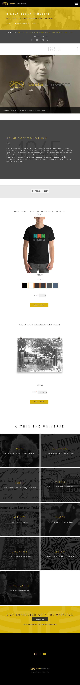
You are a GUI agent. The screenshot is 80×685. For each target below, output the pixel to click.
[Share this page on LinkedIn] (48, 40)
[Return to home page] (40, 669)
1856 (54, 48)
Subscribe (40, 619)
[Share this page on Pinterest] (42, 40)
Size (35, 295)
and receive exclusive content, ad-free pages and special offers (40, 32)
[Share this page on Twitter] (37, 40)
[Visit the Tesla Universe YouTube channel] (44, 655)
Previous (36, 191)
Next (46, 191)
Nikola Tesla (21, 23)
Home (9, 23)
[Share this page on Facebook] (32, 40)
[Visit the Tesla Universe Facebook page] (40, 655)
